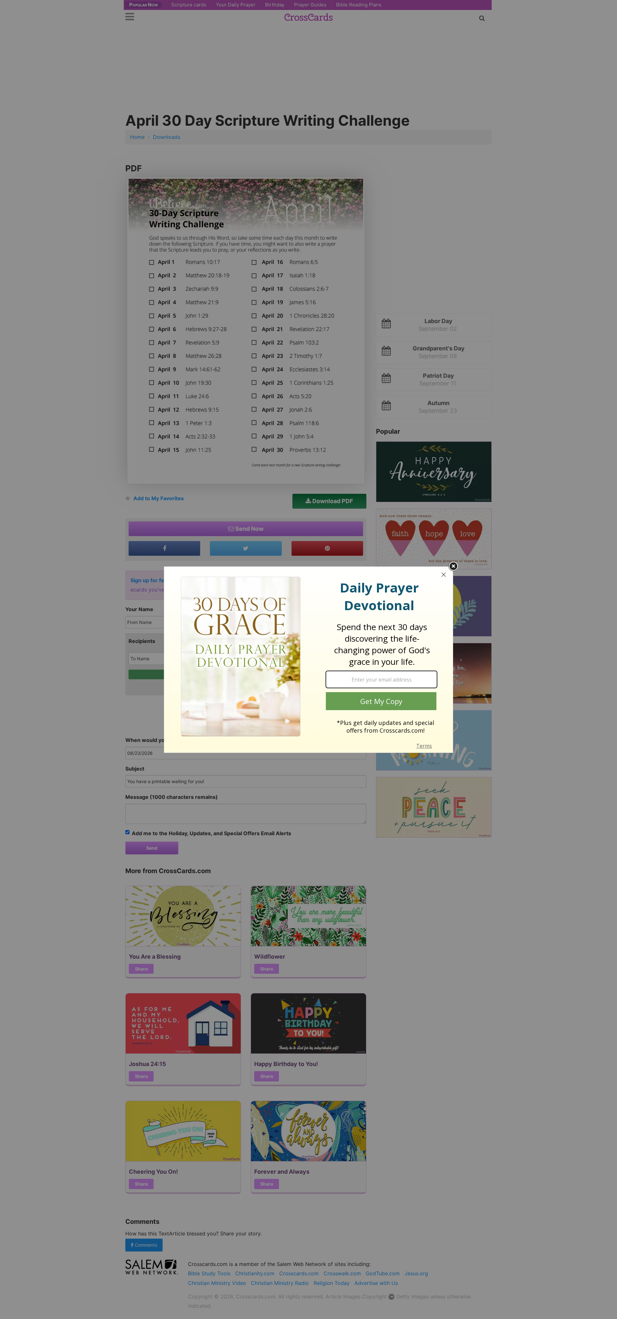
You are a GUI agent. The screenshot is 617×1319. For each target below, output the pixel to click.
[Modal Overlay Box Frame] (308, 659)
